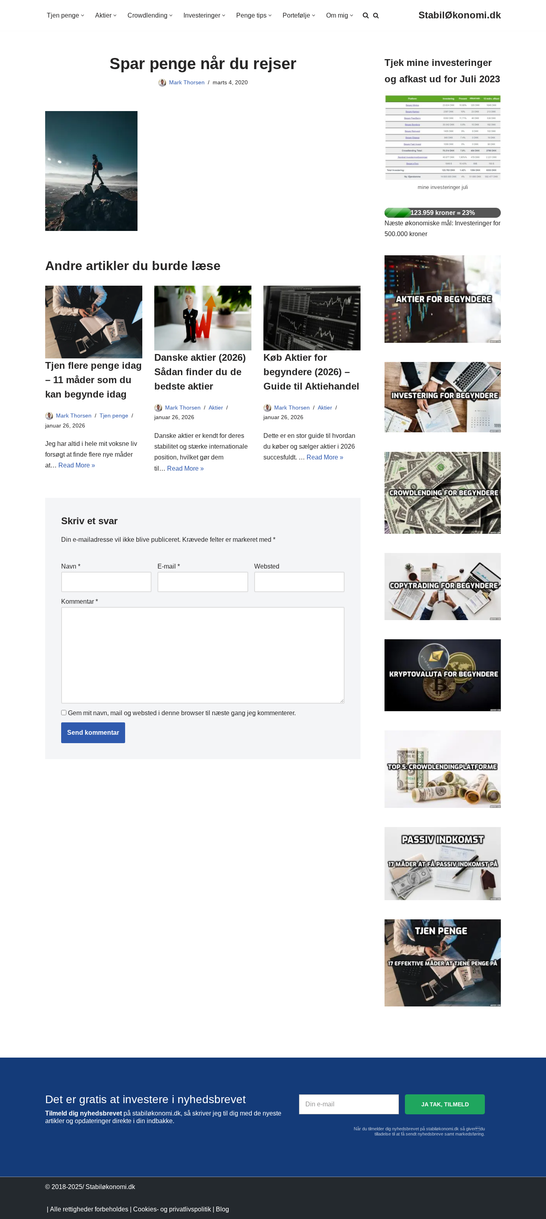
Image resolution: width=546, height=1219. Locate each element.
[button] (82, 15)
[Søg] (376, 15)
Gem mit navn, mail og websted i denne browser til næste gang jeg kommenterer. (182, 713)
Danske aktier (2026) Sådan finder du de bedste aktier (200, 372)
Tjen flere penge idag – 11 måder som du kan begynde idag (93, 380)
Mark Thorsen (187, 82)
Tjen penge (114, 415)
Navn (70, 566)
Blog (222, 1209)
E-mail (168, 566)
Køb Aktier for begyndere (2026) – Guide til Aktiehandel (311, 372)
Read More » (76, 465)
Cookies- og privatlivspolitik (172, 1209)
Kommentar (79, 601)
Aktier (216, 407)
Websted (266, 566)
